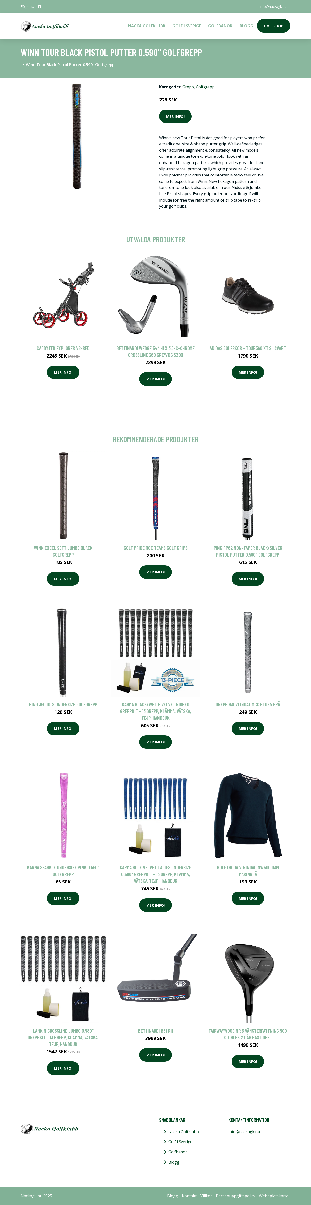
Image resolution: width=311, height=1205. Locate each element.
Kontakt (189, 1195)
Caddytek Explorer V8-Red (63, 348)
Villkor (206, 1195)
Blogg (246, 25)
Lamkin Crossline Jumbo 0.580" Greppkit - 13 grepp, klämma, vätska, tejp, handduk (63, 1037)
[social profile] (39, 6)
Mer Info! (175, 116)
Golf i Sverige (187, 25)
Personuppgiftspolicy (235, 1195)
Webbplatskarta (273, 1195)
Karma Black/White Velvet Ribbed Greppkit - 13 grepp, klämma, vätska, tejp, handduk (155, 711)
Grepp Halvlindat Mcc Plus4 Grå (248, 704)
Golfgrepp (205, 87)
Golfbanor (220, 25)
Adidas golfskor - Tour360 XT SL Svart (248, 348)
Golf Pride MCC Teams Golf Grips (156, 548)
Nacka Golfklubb (146, 25)
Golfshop (273, 25)
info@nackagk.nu (273, 6)
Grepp (188, 87)
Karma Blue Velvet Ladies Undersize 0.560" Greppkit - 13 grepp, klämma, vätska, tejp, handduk (155, 874)
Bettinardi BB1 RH (155, 1031)
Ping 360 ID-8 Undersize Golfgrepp (63, 704)
